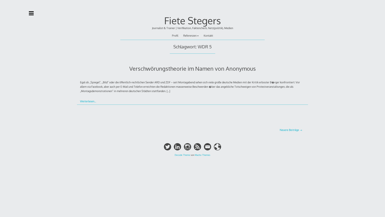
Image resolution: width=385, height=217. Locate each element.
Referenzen (190, 35)
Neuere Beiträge (289, 130)
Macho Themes (202, 155)
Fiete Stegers (192, 20)
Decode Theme (182, 155)
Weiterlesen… (88, 101)
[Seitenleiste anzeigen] (31, 13)
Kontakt (208, 35)
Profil (175, 35)
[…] (168, 91)
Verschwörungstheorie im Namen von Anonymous (192, 68)
